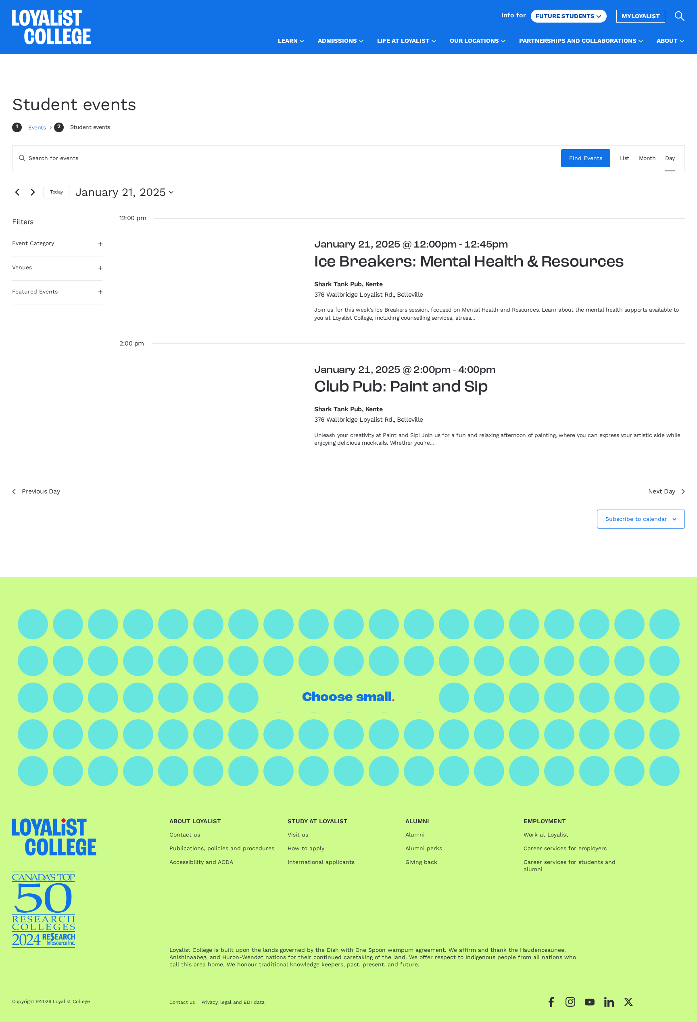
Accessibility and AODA (201, 862)
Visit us (298, 834)
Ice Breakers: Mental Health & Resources (469, 262)
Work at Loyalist (546, 834)
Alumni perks (423, 848)
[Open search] (680, 16)
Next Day (661, 491)
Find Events (585, 158)
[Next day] (33, 192)
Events (38, 127)
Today (56, 192)
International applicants (321, 862)
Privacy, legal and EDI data (233, 1002)
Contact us (184, 834)
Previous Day (41, 491)
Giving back (421, 862)
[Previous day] (17, 192)
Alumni (415, 834)
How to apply (306, 848)
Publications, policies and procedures (221, 848)
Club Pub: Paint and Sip (401, 387)
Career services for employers (565, 848)
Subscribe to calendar (636, 519)
